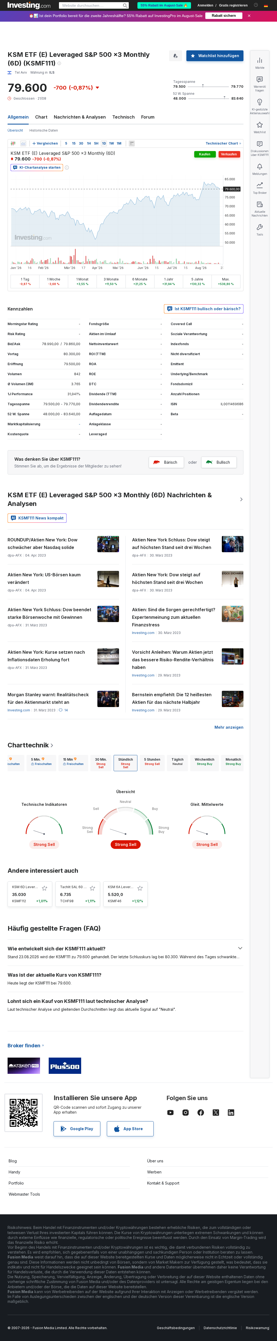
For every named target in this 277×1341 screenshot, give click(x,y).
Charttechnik (28, 745)
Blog (13, 1161)
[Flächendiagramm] (23, 143)
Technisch (123, 117)
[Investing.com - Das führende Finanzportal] (29, 5)
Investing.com (143, 633)
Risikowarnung (257, 1328)
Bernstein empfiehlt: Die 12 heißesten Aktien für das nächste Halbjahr (172, 698)
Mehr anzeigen (229, 727)
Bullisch (223, 462)
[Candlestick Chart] (13, 143)
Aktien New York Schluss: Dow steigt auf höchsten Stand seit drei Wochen (171, 543)
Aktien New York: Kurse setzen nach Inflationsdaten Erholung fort (46, 655)
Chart (41, 117)
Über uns (155, 1161)
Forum (147, 117)
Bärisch (170, 462)
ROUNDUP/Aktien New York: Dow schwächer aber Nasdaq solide (42, 543)
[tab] (41, 763)
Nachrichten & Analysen (80, 117)
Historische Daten (43, 130)
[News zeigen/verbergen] (132, 143)
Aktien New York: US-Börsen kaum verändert (44, 578)
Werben (154, 1172)
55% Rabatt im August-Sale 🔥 (164, 5)
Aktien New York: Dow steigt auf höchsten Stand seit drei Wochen (167, 578)
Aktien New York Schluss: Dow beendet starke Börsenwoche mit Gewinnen (49, 613)
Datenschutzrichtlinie (220, 1328)
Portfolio (16, 1183)
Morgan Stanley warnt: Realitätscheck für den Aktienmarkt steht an (48, 698)
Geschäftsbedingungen (176, 1328)
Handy (14, 1172)
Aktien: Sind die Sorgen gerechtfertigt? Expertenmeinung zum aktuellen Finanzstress (173, 617)
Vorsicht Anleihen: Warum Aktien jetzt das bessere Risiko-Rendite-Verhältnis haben (173, 659)
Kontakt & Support (163, 1183)
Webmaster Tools (24, 1194)
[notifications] (256, 5)
